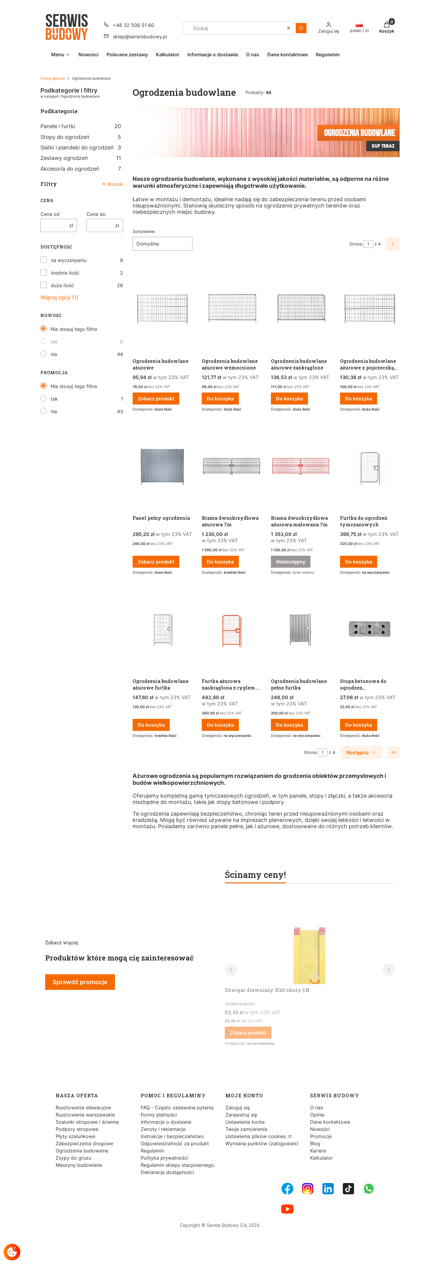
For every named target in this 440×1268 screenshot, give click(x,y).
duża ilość (62, 285)
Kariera (318, 1151)
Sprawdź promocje (80, 982)
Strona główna (52, 78)
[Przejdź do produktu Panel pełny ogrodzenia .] (162, 466)
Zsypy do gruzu (73, 1158)
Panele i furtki (80, 126)
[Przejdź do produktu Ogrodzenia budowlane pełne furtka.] (300, 629)
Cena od (50, 214)
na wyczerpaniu (69, 260)
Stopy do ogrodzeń (80, 137)
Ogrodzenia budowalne (82, 1151)
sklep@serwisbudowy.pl (140, 37)
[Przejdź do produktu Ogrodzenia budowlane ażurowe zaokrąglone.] (300, 309)
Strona (355, 243)
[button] (301, 28)
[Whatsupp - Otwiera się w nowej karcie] (368, 1188)
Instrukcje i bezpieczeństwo (172, 1136)
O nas (316, 1108)
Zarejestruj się (241, 1115)
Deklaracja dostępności (167, 1172)
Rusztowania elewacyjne (83, 1108)
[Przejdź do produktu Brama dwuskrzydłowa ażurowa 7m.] (231, 466)
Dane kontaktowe (330, 1122)
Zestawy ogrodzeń (80, 158)
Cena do (96, 214)
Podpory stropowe (77, 1129)
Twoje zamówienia (246, 1129)
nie (54, 354)
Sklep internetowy (218, 1258)
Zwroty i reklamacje (163, 1129)
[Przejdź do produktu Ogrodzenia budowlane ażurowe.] (162, 309)
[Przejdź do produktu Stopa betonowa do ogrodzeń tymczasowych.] (370, 629)
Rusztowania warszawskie (85, 1115)
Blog (315, 1143)
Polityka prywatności (164, 1158)
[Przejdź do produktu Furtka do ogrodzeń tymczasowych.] (370, 466)
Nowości (320, 1129)
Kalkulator (321, 1158)
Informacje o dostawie (166, 1122)
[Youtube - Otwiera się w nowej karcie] (287, 1209)
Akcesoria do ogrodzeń (80, 169)
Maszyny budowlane (79, 1165)
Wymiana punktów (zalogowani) (262, 1143)
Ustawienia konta (245, 1122)
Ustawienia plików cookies (256, 1136)
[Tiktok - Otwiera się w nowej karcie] (348, 1188)
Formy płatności (159, 1115)
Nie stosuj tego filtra (74, 329)
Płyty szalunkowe (75, 1136)
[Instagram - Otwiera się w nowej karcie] (307, 1188)
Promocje (321, 1136)
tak (54, 342)
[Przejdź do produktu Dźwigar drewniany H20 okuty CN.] (310, 939)
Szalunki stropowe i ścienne (87, 1122)
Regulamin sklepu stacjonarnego (177, 1165)
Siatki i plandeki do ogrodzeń (80, 147)
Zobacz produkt (156, 399)
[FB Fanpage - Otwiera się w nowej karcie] (287, 1188)
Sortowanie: (144, 231)
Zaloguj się (237, 1108)
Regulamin (152, 1151)
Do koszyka (220, 399)
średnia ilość (65, 273)
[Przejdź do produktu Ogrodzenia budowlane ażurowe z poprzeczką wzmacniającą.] (370, 309)
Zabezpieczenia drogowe (84, 1143)
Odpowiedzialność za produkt (175, 1143)
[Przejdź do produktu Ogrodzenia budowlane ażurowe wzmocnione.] (231, 309)
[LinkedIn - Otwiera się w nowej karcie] (328, 1188)
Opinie (317, 1115)
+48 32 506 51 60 (133, 25)
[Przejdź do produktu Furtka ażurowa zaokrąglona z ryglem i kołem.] (231, 629)
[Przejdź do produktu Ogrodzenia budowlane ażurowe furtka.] (162, 629)
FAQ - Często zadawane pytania (177, 1108)
